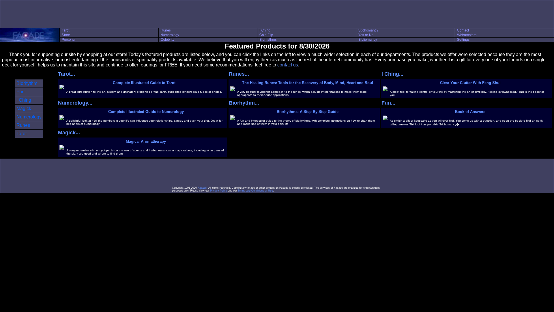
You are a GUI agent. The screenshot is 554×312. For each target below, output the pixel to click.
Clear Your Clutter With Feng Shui (470, 83)
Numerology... (75, 103)
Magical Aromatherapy (146, 141)
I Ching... (392, 74)
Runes (23, 125)
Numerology (29, 116)
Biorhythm (26, 83)
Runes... (239, 74)
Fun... (388, 103)
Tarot (21, 133)
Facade (202, 187)
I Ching (23, 100)
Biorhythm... (244, 103)
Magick (23, 108)
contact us (287, 64)
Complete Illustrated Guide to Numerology (146, 111)
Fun (20, 91)
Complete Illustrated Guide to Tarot (144, 83)
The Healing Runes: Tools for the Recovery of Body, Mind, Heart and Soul (307, 83)
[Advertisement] (277, 14)
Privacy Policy (218, 190)
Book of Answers (470, 111)
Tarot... (66, 74)
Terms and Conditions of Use (255, 190)
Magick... (69, 132)
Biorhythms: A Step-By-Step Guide (307, 111)
